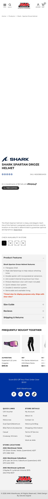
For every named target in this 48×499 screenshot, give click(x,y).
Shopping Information (34, 428)
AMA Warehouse (13, 493)
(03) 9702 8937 (8, 473)
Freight (28, 436)
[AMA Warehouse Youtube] (27, 394)
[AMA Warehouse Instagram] (20, 394)
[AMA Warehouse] (24, 5)
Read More (18, 230)
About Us (28, 416)
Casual (5, 432)
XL (23, 202)
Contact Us (29, 420)
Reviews (8, 311)
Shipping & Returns (14, 317)
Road (5, 416)
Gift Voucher (8, 412)
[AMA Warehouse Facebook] (13, 394)
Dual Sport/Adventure (11, 424)
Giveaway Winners (10, 436)
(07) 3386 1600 (8, 453)
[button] (7, 174)
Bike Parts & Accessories (12, 428)
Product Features (13, 257)
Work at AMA (30, 440)
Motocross (7, 420)
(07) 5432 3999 (8, 463)
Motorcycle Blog (31, 424)
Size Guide (9, 304)
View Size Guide (28, 196)
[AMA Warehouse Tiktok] (34, 394)
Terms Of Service (31, 432)
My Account (29, 412)
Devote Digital (25, 496)
